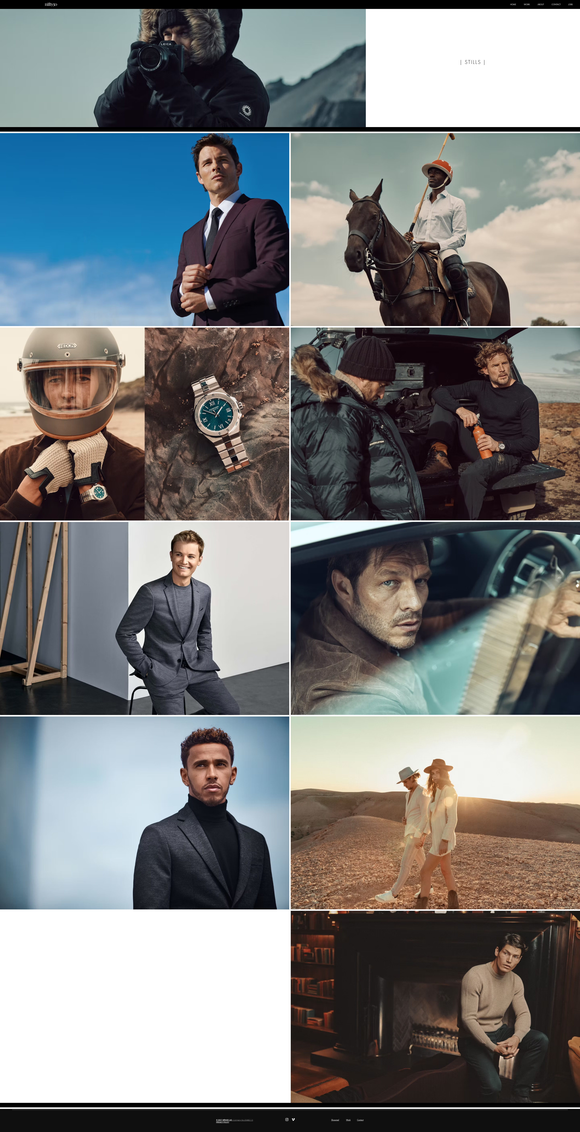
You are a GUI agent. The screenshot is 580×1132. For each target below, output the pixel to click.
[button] (527, 4)
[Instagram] (287, 1119)
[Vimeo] (293, 1119)
